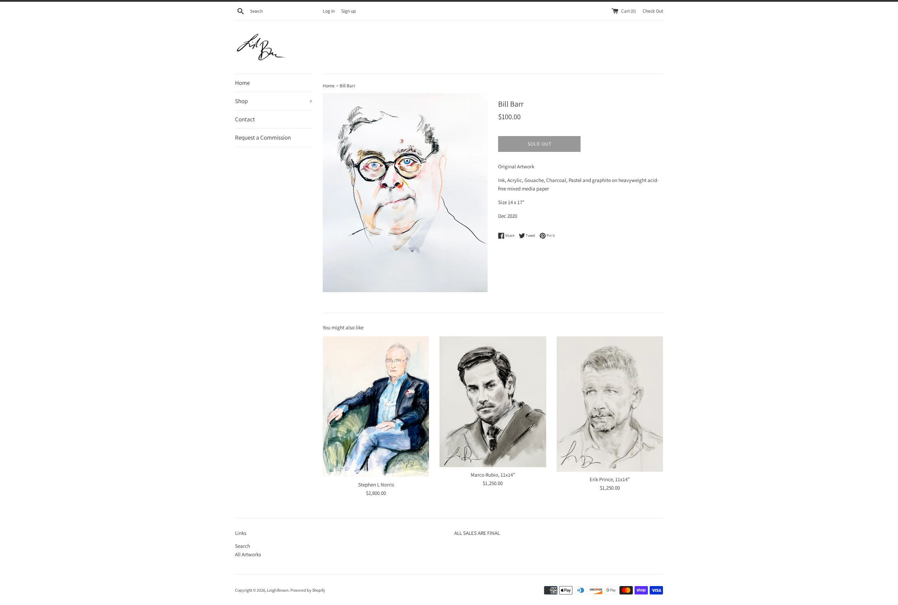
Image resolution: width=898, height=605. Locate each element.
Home (242, 83)
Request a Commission (263, 137)
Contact (245, 119)
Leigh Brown (278, 590)
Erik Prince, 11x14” (610, 479)
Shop (273, 101)
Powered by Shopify (307, 590)
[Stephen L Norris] (376, 406)
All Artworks (248, 554)
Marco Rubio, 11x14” (493, 474)
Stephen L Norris (376, 484)
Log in (329, 11)
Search (242, 546)
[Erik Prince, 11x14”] (610, 404)
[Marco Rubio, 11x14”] (493, 401)
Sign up (348, 11)
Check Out (653, 11)
